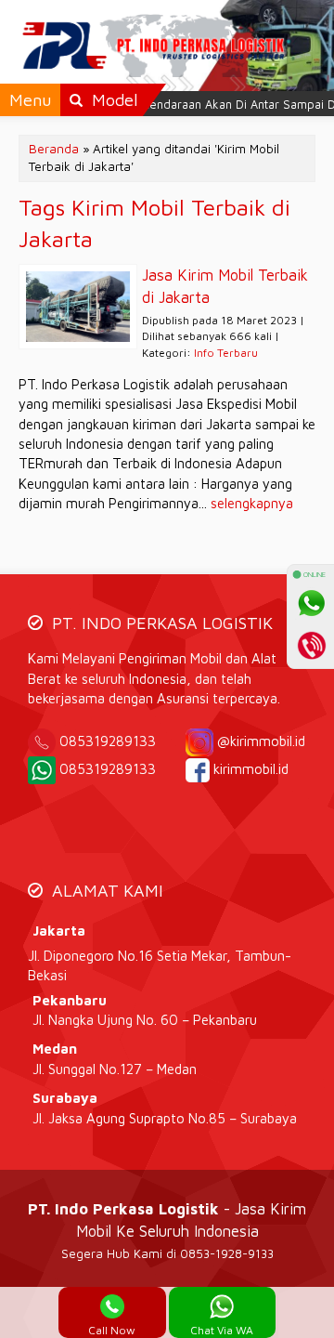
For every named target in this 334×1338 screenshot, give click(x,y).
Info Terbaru (226, 353)
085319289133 (120, 741)
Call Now (111, 1330)
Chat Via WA (221, 1330)
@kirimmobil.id (261, 741)
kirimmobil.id (251, 769)
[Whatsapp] (310, 603)
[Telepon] (310, 644)
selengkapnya (252, 503)
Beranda (54, 148)
